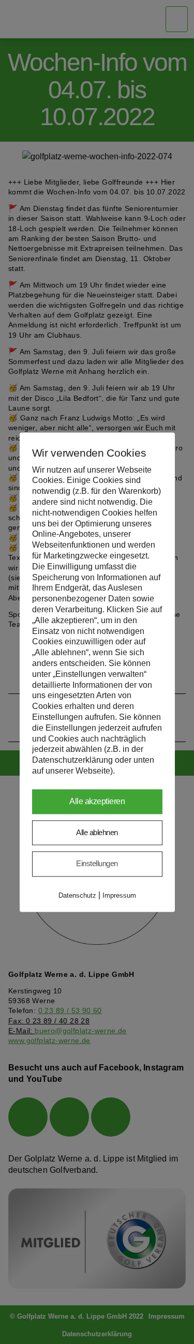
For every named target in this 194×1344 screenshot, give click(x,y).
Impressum (119, 895)
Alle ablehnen (97, 832)
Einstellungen (97, 863)
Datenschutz (77, 895)
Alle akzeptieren (97, 801)
